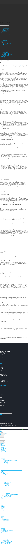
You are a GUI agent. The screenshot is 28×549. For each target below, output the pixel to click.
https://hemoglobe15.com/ (18, 65)
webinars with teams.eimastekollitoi (6, 509)
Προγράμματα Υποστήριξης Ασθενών (7, 541)
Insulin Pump (6, 461)
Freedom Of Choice (5, 473)
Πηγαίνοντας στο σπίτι (5, 521)
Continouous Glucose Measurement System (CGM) (11, 460)
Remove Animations (2, 442)
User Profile (3, 507)
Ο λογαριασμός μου (3, 527)
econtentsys (11, 425)
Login (2, 471)
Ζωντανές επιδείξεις (6, 483)
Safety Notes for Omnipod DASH (5, 504)
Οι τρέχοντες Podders (5, 488)
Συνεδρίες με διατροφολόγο (4, 531)
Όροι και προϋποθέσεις (3, 402)
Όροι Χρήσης (3, 528)
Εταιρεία (2, 517)
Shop (2, 505)
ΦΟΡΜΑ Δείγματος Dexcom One (5, 543)
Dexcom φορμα (3, 453)
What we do (4, 518)
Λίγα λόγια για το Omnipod (7, 496)
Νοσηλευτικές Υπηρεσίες (6, 539)
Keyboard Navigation (2, 434)
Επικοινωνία (2, 516)
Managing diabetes (6, 462)
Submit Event (3, 506)
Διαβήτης (4, 459)
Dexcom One (3, 450)
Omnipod (2, 472)
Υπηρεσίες (1, 398)
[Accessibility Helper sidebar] (0, 430)
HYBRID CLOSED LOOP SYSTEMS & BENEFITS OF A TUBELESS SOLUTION (11, 469)
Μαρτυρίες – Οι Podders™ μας (8, 487)
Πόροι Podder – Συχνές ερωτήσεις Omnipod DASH (12, 494)
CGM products (3, 449)
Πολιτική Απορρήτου (3, 529)
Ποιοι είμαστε (4, 522)
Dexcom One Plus (3, 451)
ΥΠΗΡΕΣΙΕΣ (3, 533)
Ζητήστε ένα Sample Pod (7, 482)
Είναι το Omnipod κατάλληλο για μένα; (7, 476)
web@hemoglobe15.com (19, 341)
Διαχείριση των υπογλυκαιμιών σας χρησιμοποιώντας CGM (11, 465)
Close (1, 431)
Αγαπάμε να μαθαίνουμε (6, 519)
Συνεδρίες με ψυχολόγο (4, 532)
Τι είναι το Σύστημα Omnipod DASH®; (7, 495)
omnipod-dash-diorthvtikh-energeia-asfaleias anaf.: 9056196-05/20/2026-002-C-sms (14, 475)
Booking (2, 447)
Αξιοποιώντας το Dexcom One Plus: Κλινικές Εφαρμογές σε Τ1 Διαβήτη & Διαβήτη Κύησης (12, 510)
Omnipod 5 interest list (6, 474)
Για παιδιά (5, 481)
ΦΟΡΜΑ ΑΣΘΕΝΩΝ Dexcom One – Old (6, 542)
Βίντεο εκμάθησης (8, 493)
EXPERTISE (3, 458)
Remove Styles (2, 443)
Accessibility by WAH (3, 445)
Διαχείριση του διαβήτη (7, 464)
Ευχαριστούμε (7, 484)
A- (0, 433)
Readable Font (2, 435)
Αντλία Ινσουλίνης (6, 463)
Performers (2, 498)
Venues (2, 508)
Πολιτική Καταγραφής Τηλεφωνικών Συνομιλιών (6, 423)
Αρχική (2, 511)
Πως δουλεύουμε (5, 523)
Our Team (2, 497)
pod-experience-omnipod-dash (5, 499)
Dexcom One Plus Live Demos (5, 452)
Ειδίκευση (1, 395)
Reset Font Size (4, 433)
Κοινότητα (4, 486)
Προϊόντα (1, 397)
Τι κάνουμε (1, 394)
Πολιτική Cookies (2, 405)
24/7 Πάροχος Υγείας (5, 534)
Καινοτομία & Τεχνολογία (6, 520)
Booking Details (3, 448)
